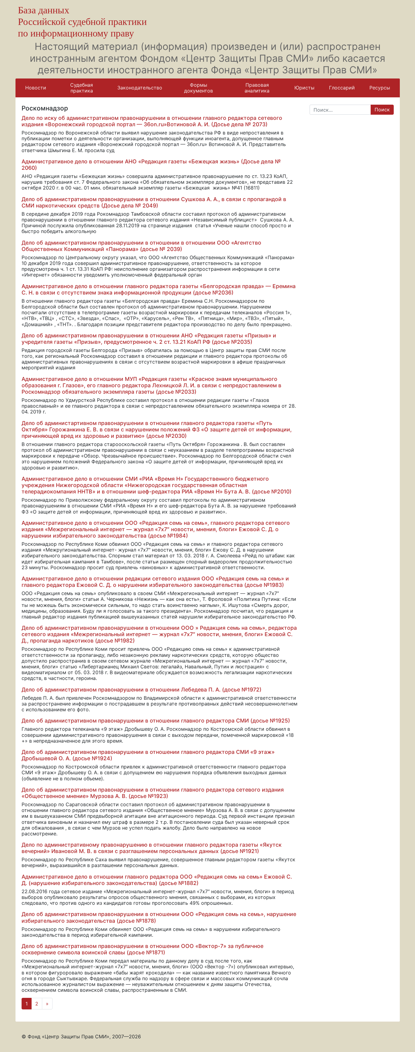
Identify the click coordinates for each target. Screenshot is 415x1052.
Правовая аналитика (257, 88)
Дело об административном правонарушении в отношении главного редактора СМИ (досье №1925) (156, 720)
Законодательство (139, 88)
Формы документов (198, 88)
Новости (35, 88)
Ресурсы (379, 88)
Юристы (304, 88)
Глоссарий (342, 88)
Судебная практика (81, 88)
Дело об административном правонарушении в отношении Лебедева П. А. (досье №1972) (142, 689)
